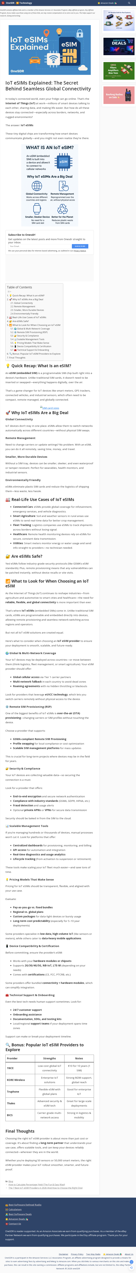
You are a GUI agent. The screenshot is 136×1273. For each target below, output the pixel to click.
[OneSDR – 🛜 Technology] (3, 3)
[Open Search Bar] (129, 3)
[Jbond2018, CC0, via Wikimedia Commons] (49, 408)
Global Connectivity (23, 303)
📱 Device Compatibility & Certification (32, 346)
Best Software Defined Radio (25, 1204)
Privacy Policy (77, 1254)
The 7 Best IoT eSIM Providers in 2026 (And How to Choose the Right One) (45, 1187)
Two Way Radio (93, 1254)
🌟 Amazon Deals (16, 1219)
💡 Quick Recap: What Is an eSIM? (26, 295)
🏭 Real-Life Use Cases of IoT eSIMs (27, 317)
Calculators (15, 1209)
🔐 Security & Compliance (26, 335)
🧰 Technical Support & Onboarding (31, 350)
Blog (10, 1181)
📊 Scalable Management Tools (29, 339)
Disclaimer (63, 1254)
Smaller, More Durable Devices (29, 310)
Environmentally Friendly (26, 313)
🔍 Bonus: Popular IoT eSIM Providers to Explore (34, 353)
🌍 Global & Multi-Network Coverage (32, 328)
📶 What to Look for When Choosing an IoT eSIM (34, 325)
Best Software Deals (20, 1214)
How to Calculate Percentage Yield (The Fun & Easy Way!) (36, 1184)
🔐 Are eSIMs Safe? (19, 321)
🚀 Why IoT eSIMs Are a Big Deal (26, 299)
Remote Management (24, 306)
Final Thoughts (17, 357)
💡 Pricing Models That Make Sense (31, 343)
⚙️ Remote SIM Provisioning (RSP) (31, 332)
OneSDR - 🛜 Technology (19, 2)
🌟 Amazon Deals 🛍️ (107, 3)
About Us (129, 1254)
